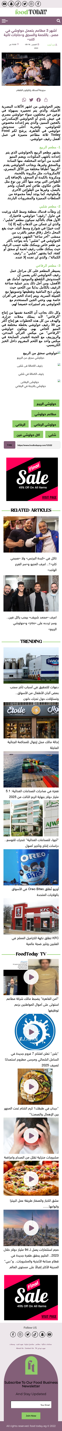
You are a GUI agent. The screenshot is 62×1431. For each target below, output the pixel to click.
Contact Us (29, 1348)
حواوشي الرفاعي (45, 424)
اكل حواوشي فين (28, 434)
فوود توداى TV (40, 1348)
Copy (9, 445)
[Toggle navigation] (5, 21)
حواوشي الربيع (46, 403)
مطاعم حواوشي (45, 413)
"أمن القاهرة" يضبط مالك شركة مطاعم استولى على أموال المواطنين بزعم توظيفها (32, 1003)
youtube (4, 4)
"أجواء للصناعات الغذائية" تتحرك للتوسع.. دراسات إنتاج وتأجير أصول (32, 842)
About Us (19, 1348)
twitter (24, 4)
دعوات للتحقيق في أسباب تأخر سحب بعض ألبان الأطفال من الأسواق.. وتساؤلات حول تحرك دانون (34, 692)
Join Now (31, 1415)
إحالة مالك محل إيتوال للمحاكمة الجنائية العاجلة (33, 744)
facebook (38, 4)
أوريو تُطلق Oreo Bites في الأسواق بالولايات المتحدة (35, 891)
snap (11, 4)
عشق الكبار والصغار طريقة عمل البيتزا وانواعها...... (34, 1203)
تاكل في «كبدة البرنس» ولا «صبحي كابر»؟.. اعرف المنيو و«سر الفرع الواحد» (33, 563)
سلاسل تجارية (29, 1344)
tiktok (18, 4)
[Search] (58, 20)
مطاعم (38, 1344)
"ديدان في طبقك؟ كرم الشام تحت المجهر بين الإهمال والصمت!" (31, 1110)
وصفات (12, 1344)
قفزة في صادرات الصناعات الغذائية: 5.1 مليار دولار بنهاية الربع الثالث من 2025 (32, 793)
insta (31, 4)
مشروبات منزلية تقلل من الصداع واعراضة (31, 1156)
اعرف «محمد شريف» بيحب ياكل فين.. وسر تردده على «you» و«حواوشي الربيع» (32, 622)
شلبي (52, 434)
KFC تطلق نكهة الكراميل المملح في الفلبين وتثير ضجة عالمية (35, 940)
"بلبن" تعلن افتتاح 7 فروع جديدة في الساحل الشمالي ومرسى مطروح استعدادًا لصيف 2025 (32, 1058)
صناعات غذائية (47, 1344)
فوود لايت (19, 1344)
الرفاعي (20, 424)
